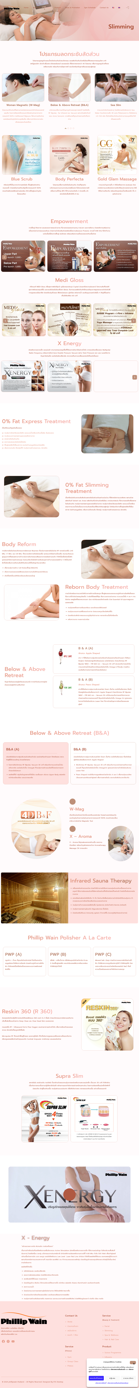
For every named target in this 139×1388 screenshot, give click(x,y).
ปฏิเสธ (112, 1378)
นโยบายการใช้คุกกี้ (100, 1383)
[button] (133, 1362)
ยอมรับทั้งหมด (96, 1378)
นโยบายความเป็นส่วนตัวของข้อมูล (117, 1383)
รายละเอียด (128, 1378)
